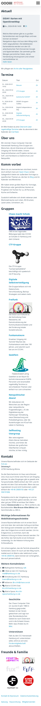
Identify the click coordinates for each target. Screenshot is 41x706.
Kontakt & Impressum (10, 696)
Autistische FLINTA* (23, 97)
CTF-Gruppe (20, 91)
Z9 (26, 26)
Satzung (4, 702)
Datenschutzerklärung (29, 696)
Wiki (10, 626)
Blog (32, 177)
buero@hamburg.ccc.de (11, 579)
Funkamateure (16, 335)
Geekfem (13, 354)
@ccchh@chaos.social (21, 582)
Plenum (19, 85)
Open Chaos (24, 172)
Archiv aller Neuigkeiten (23, 68)
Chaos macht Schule (19, 214)
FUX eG (4, 464)
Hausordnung (14, 702)
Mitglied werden (28, 702)
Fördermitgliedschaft (17, 643)
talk (24, 568)
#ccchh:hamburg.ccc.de (11, 588)
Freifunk (13, 299)
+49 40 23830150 (16, 489)
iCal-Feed (15, 132)
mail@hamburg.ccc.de (11, 573)
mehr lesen (7, 62)
